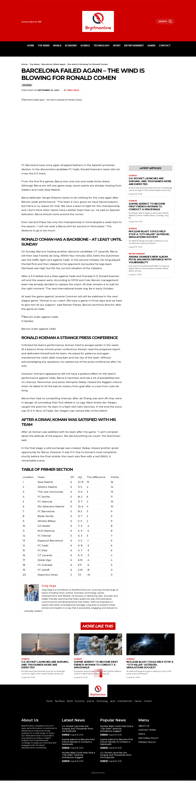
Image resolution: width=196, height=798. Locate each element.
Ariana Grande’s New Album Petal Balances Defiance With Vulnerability (150, 259)
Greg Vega (73, 90)
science (133, 176)
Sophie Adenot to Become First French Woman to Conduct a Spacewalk (147, 206)
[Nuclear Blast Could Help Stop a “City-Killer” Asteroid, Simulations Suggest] (150, 644)
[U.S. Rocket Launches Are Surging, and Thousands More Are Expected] (45, 644)
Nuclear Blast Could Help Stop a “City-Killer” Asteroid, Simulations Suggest (149, 234)
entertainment (137, 254)
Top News (34, 64)
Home (24, 64)
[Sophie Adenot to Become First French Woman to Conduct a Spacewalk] (98, 644)
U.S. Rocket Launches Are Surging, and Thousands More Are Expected (150, 181)
